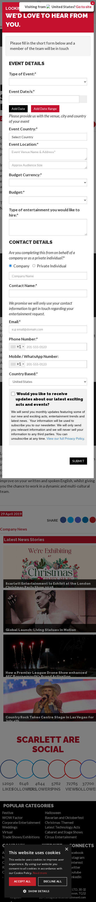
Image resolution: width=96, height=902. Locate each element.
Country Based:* (23, 373)
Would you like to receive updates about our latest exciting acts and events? (49, 399)
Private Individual (51, 266)
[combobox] (17, 346)
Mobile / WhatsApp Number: (33, 356)
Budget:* (17, 192)
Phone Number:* (23, 339)
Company (21, 266)
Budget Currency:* (25, 174)
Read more (40, 873)
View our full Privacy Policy (65, 438)
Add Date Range (45, 109)
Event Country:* (23, 129)
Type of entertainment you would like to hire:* (44, 212)
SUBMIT (78, 461)
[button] (38, 891)
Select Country (22, 137)
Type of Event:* (22, 74)
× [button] (66, 849)
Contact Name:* (23, 285)
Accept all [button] (22, 881)
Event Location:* (23, 144)
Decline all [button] (53, 881)
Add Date (18, 109)
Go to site (84, 7)
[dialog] (37, 871)
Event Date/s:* (22, 91)
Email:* (15, 321)
